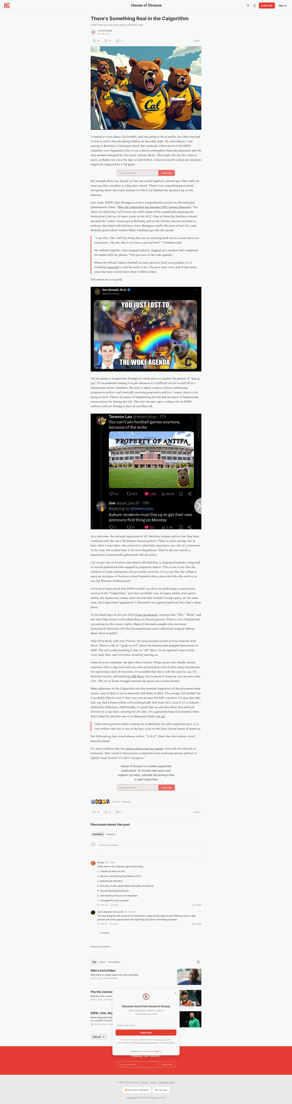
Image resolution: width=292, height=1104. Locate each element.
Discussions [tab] (114, 962)
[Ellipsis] (199, 862)
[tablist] (104, 834)
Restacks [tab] (110, 834)
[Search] (248, 5)
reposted (113, 267)
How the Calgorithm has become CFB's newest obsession (154, 207)
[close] (175, 993)
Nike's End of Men (103, 970)
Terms (153, 1082)
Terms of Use (161, 1039)
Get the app (161, 1089)
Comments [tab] (97, 834)
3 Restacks (126, 801)
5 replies (105, 933)
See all (97, 1036)
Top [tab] (94, 962)
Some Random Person (109, 911)
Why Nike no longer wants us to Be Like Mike (114, 974)
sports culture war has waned (144, 748)
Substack (131, 1097)
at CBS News (135, 676)
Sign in (283, 5)
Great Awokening (146, 615)
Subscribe (267, 5)
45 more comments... (101, 946)
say (163, 716)
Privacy (144, 1082)
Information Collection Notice (145, 1042)
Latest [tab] (102, 962)
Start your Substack (138, 1089)
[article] (146, 976)
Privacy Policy (169, 1042)
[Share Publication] (255, 5)
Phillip (100, 862)
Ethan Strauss (105, 31)
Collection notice (166, 1082)
